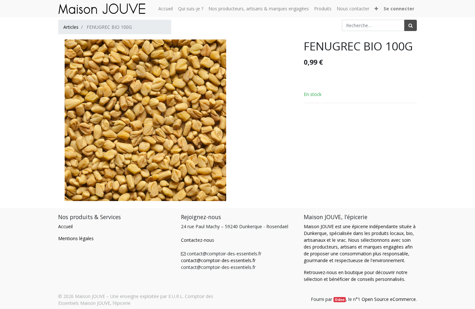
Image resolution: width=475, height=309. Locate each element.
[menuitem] (165, 9)
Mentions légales (76, 238)
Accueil (65, 226)
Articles (71, 27)
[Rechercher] (410, 25)
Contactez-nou (196, 240)
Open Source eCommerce (389, 299)
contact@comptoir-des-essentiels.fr (218, 260)
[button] (376, 9)
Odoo (339, 299)
